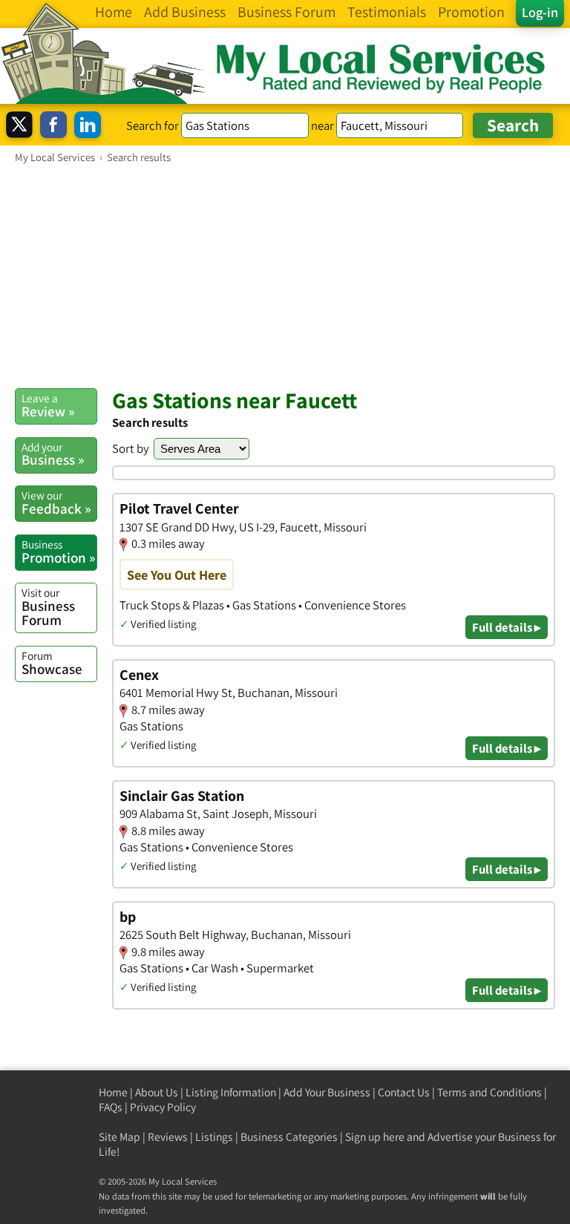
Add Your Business (327, 1092)
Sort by (130, 448)
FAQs (110, 1107)
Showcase (52, 663)
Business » (53, 454)
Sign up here (374, 1137)
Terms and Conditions (489, 1092)
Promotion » (58, 551)
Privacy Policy (163, 1107)
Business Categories (289, 1137)
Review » (48, 405)
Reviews (168, 1137)
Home (113, 1092)
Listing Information (231, 1092)
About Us (156, 1092)
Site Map (119, 1137)
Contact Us (404, 1092)
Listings (214, 1137)
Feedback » (56, 502)
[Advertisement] (285, 275)
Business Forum (48, 607)
